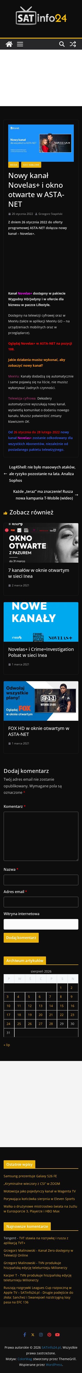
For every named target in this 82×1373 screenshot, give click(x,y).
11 (19, 1006)
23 (72, 1015)
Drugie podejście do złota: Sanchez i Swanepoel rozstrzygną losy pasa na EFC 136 (38, 1297)
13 (40, 1006)
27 (40, 1023)
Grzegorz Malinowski (19, 1250)
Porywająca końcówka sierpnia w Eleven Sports (39, 1199)
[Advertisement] (41, 78)
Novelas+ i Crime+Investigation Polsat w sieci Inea (41, 652)
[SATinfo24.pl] (9, 44)
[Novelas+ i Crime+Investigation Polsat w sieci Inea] (41, 605)
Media (13, 164)
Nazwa (11, 869)
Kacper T (10, 1275)
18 (19, 1015)
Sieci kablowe (31, 164)
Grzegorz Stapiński (50, 214)
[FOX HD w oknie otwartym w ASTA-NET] (41, 684)
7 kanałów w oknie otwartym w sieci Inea (38, 573)
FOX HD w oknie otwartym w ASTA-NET (38, 731)
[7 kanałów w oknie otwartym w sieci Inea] (41, 526)
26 (30, 1023)
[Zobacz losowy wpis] (72, 44)
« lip (7, 1045)
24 (8, 1023)
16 (72, 1006)
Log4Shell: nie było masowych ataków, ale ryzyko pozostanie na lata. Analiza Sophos (42, 474)
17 (8, 1015)
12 (30, 1006)
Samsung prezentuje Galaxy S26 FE (30, 1176)
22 (62, 1015)
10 (8, 1006)
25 (19, 1023)
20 (40, 1015)
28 (51, 1023)
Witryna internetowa (21, 913)
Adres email (15, 891)
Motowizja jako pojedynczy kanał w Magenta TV (40, 1191)
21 (51, 1015)
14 (51, 1006)
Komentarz (15, 806)
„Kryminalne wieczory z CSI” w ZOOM (32, 1183)
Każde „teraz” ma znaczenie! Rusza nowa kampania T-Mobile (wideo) (43, 495)
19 (30, 1015)
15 (62, 1006)
